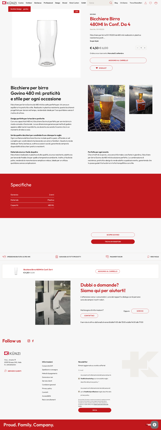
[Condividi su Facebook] (33, 340)
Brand (64, 3)
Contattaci (89, 316)
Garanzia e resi (47, 377)
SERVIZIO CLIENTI (14, 371)
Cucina (20, 3)
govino (25, 9)
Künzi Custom (74, 3)
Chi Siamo (123, 3)
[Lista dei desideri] (150, 2)
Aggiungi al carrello (107, 271)
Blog (116, 3)
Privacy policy (47, 388)
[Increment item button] (144, 48)
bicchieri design (16, 9)
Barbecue (37, 3)
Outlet (83, 3)
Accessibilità (46, 396)
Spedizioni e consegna (50, 370)
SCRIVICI (140, 311)
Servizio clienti (47, 381)
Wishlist (103, 68)
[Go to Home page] (9, 2)
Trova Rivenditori (136, 3)
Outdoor (29, 3)
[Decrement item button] (137, 48)
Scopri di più (94, 41)
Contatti (45, 392)
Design (57, 3)
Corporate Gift (47, 366)
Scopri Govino (113, 235)
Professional (48, 3)
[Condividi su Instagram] (29, 340)
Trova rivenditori (113, 242)
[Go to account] (145, 3)
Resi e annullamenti (49, 400)
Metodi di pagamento (49, 373)
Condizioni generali (49, 385)
